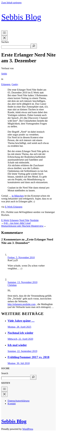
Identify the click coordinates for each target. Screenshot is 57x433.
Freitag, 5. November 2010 (21, 257)
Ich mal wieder (17, 345)
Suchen (5, 42)
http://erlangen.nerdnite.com (21, 304)
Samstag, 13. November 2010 (22, 282)
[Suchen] (34, 46)
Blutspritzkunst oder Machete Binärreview (22, 226)
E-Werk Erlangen (13, 206)
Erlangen (5, 84)
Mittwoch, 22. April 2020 (20, 339)
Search (4, 373)
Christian (12, 285)
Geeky (15, 84)
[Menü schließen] (4, 38)
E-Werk (5, 220)
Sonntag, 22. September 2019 (22, 351)
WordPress (27, 429)
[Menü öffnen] (4, 32)
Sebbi (4, 73)
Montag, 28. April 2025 (19, 326)
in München (18, 195)
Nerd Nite (24, 220)
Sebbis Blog (21, 17)
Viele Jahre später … (21, 320)
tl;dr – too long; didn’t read (17, 223)
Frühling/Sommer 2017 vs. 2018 (28, 357)
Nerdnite (34, 220)
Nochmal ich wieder (20, 332)
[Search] (33, 377)
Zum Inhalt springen (11, 2)
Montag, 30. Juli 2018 (19, 363)
